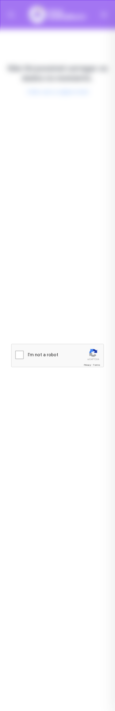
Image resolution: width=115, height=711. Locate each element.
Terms (96, 364)
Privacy (87, 364)
